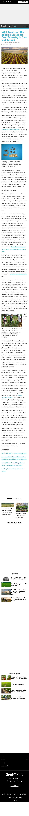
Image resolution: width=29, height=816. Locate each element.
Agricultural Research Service (18, 274)
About (3, 794)
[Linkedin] (8, 2)
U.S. (15, 26)
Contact (15, 794)
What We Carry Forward (18, 684)
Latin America (5, 766)
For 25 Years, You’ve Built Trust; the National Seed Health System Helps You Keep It (18, 592)
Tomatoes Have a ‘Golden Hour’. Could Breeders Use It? (19, 677)
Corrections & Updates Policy (15, 797)
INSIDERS (14, 574)
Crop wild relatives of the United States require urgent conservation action (13, 249)
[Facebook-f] (2, 2)
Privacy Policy (23, 794)
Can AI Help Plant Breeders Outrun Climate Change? (18, 691)
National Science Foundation (10, 129)
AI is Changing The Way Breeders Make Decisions (18, 697)
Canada (3, 760)
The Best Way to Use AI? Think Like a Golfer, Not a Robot (18, 599)
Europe (3, 763)
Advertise (9, 794)
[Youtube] (11, 2)
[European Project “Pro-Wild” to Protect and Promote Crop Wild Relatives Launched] (7, 507)
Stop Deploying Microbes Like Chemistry (19, 584)
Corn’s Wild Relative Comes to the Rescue (14, 453)
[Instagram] (6, 2)
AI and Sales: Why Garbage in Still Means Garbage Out (18, 578)
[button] (27, 26)
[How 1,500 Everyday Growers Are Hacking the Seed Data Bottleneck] (22, 512)
